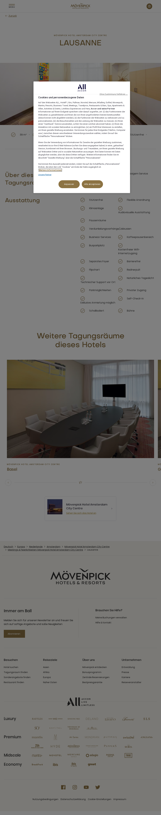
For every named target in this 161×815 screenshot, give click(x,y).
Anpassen (69, 184)
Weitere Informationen (50, 170)
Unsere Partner (44, 174)
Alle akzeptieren (92, 184)
